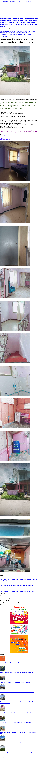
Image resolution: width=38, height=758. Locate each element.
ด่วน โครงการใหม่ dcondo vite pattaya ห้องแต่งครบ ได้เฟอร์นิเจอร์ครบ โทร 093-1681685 (15, 722)
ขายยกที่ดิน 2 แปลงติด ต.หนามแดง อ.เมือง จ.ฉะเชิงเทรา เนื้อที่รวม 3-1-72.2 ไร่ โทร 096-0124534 (16, 743)
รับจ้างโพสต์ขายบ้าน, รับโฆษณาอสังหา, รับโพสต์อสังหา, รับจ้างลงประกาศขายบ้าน (16, 1)
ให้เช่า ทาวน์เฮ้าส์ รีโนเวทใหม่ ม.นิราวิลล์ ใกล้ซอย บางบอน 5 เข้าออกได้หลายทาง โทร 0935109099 (17, 692)
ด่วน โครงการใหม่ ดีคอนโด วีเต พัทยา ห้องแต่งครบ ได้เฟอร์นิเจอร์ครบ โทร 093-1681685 (15, 662)
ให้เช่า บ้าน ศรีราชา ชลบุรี (4, 36)
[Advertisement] (19, 10)
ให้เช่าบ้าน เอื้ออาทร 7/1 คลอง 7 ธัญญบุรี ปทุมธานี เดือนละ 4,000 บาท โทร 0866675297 (15, 682)
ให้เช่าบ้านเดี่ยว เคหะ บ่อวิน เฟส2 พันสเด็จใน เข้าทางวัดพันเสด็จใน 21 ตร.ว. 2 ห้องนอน (17, 591)
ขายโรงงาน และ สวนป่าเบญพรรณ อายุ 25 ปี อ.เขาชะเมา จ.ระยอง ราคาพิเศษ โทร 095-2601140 (16, 672)
